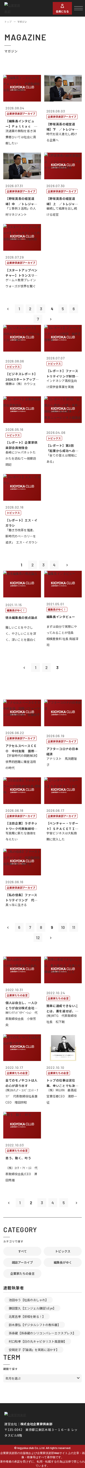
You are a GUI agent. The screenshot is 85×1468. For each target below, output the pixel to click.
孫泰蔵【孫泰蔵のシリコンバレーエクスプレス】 (42, 1333)
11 (73, 927)
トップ (8, 21)
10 (63, 927)
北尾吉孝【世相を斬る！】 (27, 1316)
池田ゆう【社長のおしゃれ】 (28, 1300)
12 (38, 937)
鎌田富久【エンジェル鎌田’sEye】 (32, 1308)
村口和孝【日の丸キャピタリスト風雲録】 (38, 1341)
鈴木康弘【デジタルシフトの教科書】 (35, 1325)
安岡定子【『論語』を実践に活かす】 (34, 1349)
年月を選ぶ (13, 1378)
